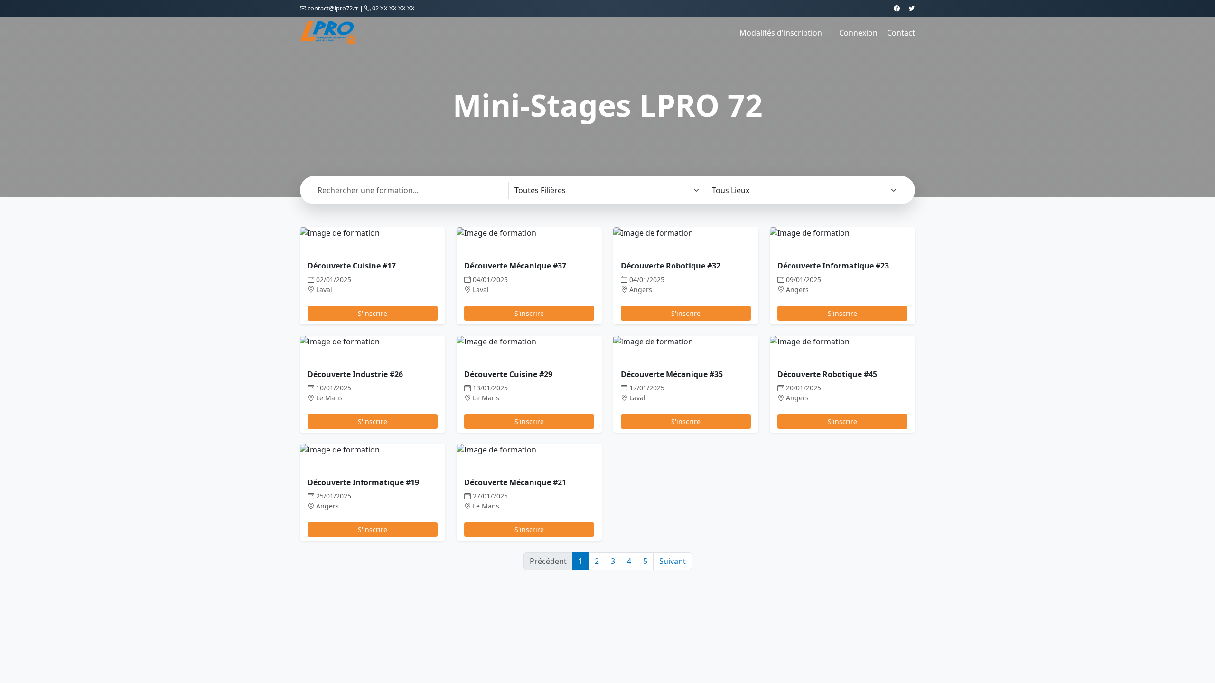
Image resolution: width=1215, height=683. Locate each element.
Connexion (858, 33)
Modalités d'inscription (780, 33)
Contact (901, 33)
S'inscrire (372, 313)
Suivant (672, 561)
